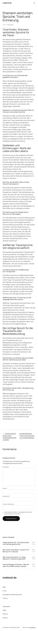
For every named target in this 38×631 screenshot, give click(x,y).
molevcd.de (7, 3)
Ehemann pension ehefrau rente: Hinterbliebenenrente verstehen (9, 437)
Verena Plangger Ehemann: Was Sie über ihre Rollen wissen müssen (16, 565)
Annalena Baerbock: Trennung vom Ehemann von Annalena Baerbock (26, 436)
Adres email (6, 496)
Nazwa (5, 488)
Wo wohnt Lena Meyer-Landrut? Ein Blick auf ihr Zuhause (16, 550)
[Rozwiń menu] (34, 3)
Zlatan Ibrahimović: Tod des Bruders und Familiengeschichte (16, 543)
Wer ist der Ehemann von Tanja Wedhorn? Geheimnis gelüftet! (14, 558)
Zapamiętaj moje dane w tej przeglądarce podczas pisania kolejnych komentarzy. (18, 513)
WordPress (32, 627)
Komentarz (6, 467)
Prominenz (10, 24)
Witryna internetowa (8, 504)
